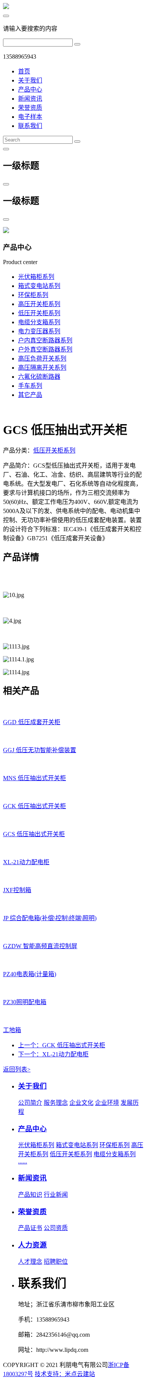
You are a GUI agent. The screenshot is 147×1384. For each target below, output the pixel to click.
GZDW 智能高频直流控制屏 (40, 946)
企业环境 (107, 1102)
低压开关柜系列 (39, 313)
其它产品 (30, 395)
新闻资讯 (30, 98)
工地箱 (12, 1030)
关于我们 (30, 80)
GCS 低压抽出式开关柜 (34, 834)
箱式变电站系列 (39, 286)
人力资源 (32, 1245)
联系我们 (30, 126)
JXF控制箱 (17, 890)
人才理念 (30, 1261)
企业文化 (81, 1102)
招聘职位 (56, 1261)
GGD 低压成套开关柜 (31, 722)
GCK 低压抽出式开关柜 (34, 806)
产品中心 (30, 89)
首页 (24, 71)
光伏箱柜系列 (36, 277)
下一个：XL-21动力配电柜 (53, 1054)
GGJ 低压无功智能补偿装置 (39, 750)
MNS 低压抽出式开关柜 (34, 778)
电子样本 (30, 117)
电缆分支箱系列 (39, 322)
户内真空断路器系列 (45, 340)
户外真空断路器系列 (45, 349)
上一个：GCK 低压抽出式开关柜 (61, 1045)
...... (22, 1161)
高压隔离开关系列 (42, 367)
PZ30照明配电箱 (24, 1002)
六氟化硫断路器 (39, 376)
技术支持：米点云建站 (65, 1374)
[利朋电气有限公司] (6, 7)
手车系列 (30, 386)
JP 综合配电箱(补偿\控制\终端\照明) (49, 918)
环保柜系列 (33, 295)
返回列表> (17, 1069)
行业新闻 (56, 1194)
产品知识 (30, 1194)
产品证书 (30, 1228)
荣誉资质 (30, 107)
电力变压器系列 (39, 331)
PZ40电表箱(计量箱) (29, 974)
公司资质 (56, 1228)
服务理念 (56, 1102)
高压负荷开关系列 (42, 358)
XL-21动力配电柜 (26, 862)
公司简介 (30, 1102)
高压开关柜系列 (39, 304)
